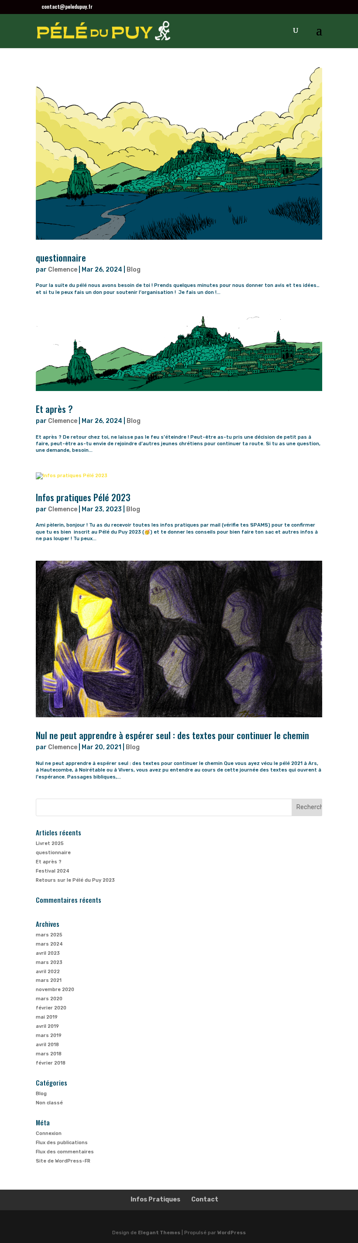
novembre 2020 (55, 989)
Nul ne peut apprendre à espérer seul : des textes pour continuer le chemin (172, 735)
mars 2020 (49, 999)
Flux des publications (62, 1142)
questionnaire (61, 257)
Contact (204, 1199)
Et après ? (54, 408)
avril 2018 (47, 1044)
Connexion (49, 1133)
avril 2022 (48, 971)
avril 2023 (48, 953)
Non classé (49, 1103)
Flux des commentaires (65, 1152)
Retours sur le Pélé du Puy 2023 (75, 880)
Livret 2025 (50, 843)
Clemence (62, 269)
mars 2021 (49, 980)
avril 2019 (47, 1026)
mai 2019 (47, 1017)
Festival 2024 (52, 871)
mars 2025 (49, 935)
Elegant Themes (159, 1233)
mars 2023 (49, 962)
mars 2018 (49, 1054)
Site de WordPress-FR (63, 1161)
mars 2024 (49, 944)
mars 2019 (49, 1035)
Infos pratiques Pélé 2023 (83, 497)
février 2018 (50, 1063)
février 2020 (51, 1008)
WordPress (231, 1233)
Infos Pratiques (155, 1199)
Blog (134, 269)
